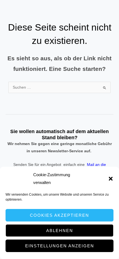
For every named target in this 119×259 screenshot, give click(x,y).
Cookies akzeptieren (59, 215)
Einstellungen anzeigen (59, 245)
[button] (110, 178)
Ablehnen (59, 230)
